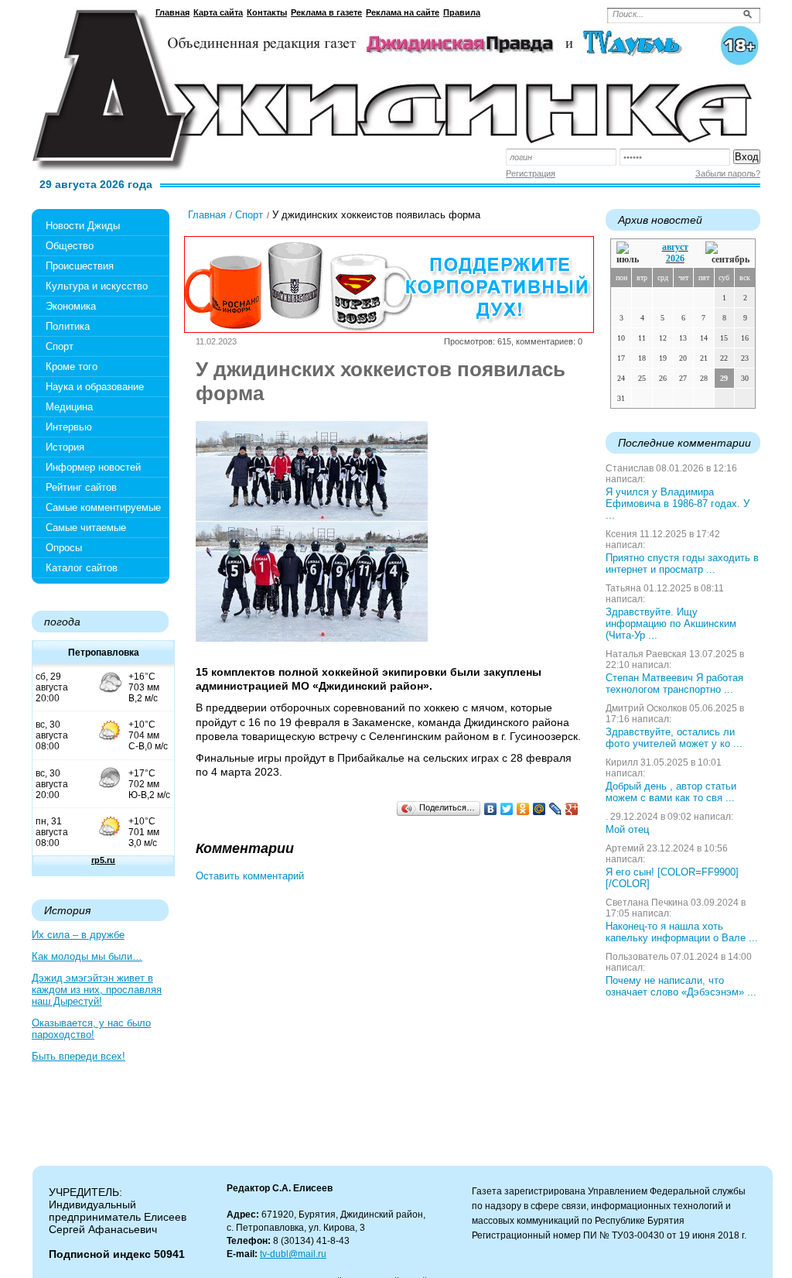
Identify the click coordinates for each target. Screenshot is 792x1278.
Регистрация (530, 173)
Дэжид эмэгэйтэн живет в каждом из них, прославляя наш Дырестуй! (97, 989)
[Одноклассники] (523, 809)
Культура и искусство (97, 286)
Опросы (64, 547)
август (675, 247)
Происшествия (80, 266)
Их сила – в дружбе (78, 935)
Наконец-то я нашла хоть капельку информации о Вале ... (682, 932)
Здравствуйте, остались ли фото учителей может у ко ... (674, 737)
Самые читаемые (86, 527)
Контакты (267, 12)
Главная (172, 12)
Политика (68, 326)
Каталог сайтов (82, 568)
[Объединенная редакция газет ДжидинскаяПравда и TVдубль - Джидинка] (396, 84)
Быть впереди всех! (78, 1056)
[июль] (630, 254)
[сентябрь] (727, 254)
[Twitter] (507, 809)
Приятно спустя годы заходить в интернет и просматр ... (682, 563)
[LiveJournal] (556, 809)
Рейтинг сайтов (81, 487)
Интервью (69, 427)
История (65, 447)
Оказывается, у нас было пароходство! (91, 1028)
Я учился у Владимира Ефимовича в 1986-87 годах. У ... (677, 503)
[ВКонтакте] (491, 809)
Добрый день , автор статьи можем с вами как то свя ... (671, 791)
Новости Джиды (83, 225)
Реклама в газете (326, 12)
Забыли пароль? (727, 173)
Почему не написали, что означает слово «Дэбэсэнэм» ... (681, 986)
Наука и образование (95, 386)
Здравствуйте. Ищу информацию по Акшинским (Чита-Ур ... (671, 623)
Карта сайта (218, 12)
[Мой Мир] (539, 809)
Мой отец (627, 829)
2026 (675, 258)
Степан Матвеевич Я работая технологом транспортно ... (674, 683)
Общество (70, 246)
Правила (461, 12)
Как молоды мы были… (87, 956)
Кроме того (71, 366)
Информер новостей (93, 467)
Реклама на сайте (402, 12)
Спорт (59, 346)
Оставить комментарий (250, 876)
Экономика (71, 306)
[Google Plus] (572, 809)
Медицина (69, 407)
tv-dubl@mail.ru (293, 1254)
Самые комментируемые (103, 507)
